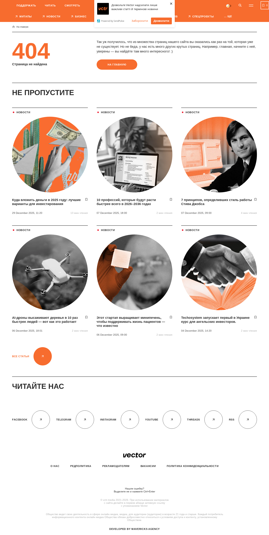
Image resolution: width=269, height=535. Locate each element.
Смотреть (72, 5)
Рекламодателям (116, 466)
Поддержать (26, 5)
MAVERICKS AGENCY (145, 529)
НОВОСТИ (23, 112)
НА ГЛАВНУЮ (117, 64)
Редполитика (80, 466)
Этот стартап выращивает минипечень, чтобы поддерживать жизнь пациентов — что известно (131, 322)
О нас (55, 466)
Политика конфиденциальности (192, 466)
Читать (50, 5)
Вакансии (148, 466)
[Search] (240, 5)
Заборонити (140, 20)
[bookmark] (86, 199)
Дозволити (161, 20)
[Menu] (251, 5)
